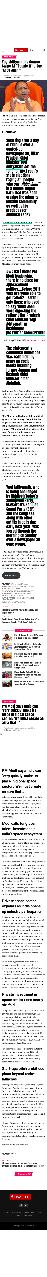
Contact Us (28, 1215)
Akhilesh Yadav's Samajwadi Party (18, 586)
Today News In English (13, 596)
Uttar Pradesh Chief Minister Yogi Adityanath (18, 599)
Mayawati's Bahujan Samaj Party (18, 591)
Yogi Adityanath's (17, 602)
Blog (19, 1215)
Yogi (5, 602)
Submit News (11, 575)
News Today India (23, 593)
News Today (8, 593)
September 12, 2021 (35, 340)
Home (7, 1212)
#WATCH (12, 271)
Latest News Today (11, 589)
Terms (40, 1212)
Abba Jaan (23, 584)
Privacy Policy (29, 1212)
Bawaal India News (13, 77)
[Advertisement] (23, 23)
